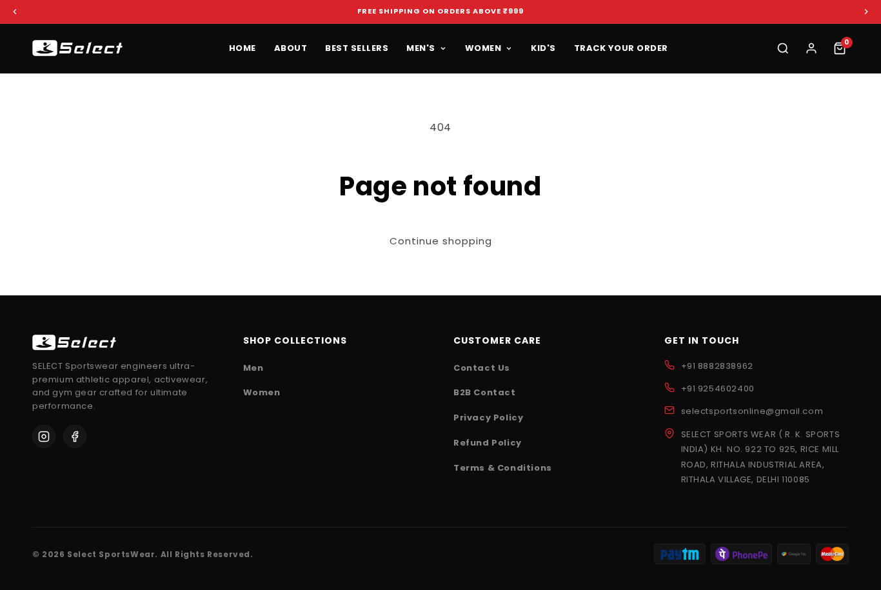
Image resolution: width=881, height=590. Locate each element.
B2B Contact (484, 392)
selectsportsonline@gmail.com (752, 411)
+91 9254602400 (718, 388)
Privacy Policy (488, 417)
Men (253, 368)
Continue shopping (441, 241)
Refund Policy (487, 443)
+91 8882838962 (717, 366)
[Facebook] (74, 436)
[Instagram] (43, 436)
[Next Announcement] (866, 11)
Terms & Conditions (502, 468)
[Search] (783, 48)
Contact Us (481, 368)
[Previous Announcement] (14, 11)
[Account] (811, 48)
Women (262, 392)
